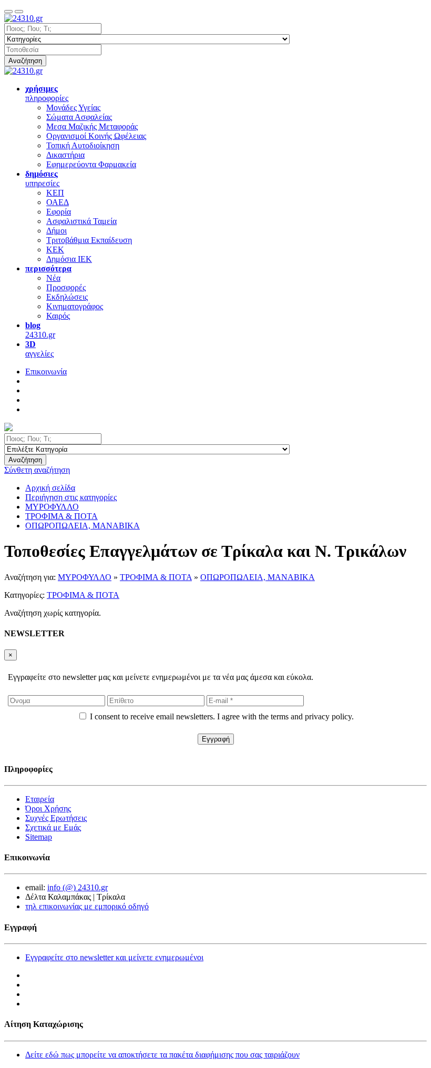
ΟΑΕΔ (57, 202)
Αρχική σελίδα (50, 487)
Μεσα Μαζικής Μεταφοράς (92, 126)
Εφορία (58, 211)
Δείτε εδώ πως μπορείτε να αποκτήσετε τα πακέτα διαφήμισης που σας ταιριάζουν (162, 1054)
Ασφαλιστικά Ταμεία (81, 221)
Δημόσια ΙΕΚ (69, 259)
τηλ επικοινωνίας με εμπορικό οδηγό (87, 906)
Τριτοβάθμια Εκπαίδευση (89, 240)
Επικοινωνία (46, 371)
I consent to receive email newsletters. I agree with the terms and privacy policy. (222, 716)
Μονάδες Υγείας (73, 107)
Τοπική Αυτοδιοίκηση (82, 145)
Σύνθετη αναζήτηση (37, 469)
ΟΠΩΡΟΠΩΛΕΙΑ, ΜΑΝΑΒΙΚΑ (257, 577)
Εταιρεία (39, 799)
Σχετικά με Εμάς (53, 827)
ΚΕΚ (55, 249)
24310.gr (40, 330)
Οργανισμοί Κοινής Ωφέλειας (96, 135)
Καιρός (58, 315)
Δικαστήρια (65, 154)
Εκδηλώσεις (67, 296)
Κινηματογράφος (74, 306)
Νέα (53, 277)
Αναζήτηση (25, 61)
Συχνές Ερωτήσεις (56, 817)
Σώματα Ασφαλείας (79, 117)
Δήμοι (56, 230)
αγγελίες (39, 349)
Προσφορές (66, 287)
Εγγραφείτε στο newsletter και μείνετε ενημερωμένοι (114, 957)
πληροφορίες (46, 93)
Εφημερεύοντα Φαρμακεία (91, 164)
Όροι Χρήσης (48, 808)
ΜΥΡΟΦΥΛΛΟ (84, 577)
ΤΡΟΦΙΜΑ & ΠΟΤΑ (156, 577)
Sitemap (38, 836)
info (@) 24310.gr (77, 887)
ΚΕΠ (55, 192)
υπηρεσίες (42, 178)
